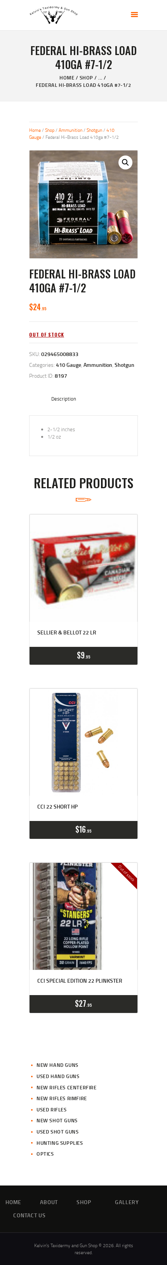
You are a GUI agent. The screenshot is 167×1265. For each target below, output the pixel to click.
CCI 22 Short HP (57, 807)
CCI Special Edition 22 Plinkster (79, 981)
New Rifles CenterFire (67, 1087)
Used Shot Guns (57, 1131)
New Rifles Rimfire (62, 1098)
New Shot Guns (57, 1120)
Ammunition (70, 130)
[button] (125, 162)
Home (66, 77)
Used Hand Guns (58, 1076)
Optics (45, 1153)
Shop (86, 77)
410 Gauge (68, 364)
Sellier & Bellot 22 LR (66, 632)
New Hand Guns (57, 1064)
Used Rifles (52, 1109)
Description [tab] (63, 398)
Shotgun (94, 130)
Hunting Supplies (60, 1142)
